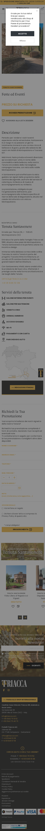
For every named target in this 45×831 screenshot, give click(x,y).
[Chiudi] (37, 11)
